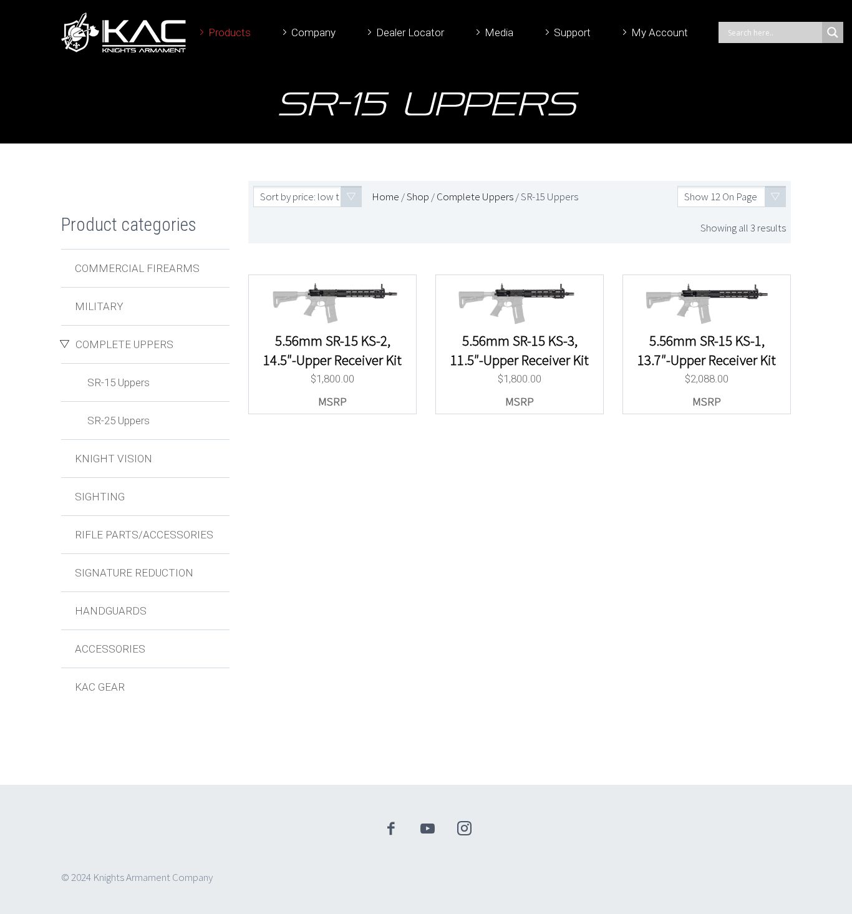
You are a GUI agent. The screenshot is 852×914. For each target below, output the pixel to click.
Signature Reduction (134, 572)
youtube (428, 828)
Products (229, 32)
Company (313, 32)
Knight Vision (113, 458)
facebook (391, 828)
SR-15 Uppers (118, 382)
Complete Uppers (475, 196)
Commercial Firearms (137, 268)
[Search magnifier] (832, 32)
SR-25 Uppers (118, 420)
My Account (659, 32)
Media (499, 32)
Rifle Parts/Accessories (144, 534)
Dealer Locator (410, 32)
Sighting (100, 496)
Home (385, 196)
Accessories (110, 649)
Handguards (111, 611)
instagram (464, 828)
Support (572, 32)
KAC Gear (100, 687)
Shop (418, 196)
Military (99, 306)
